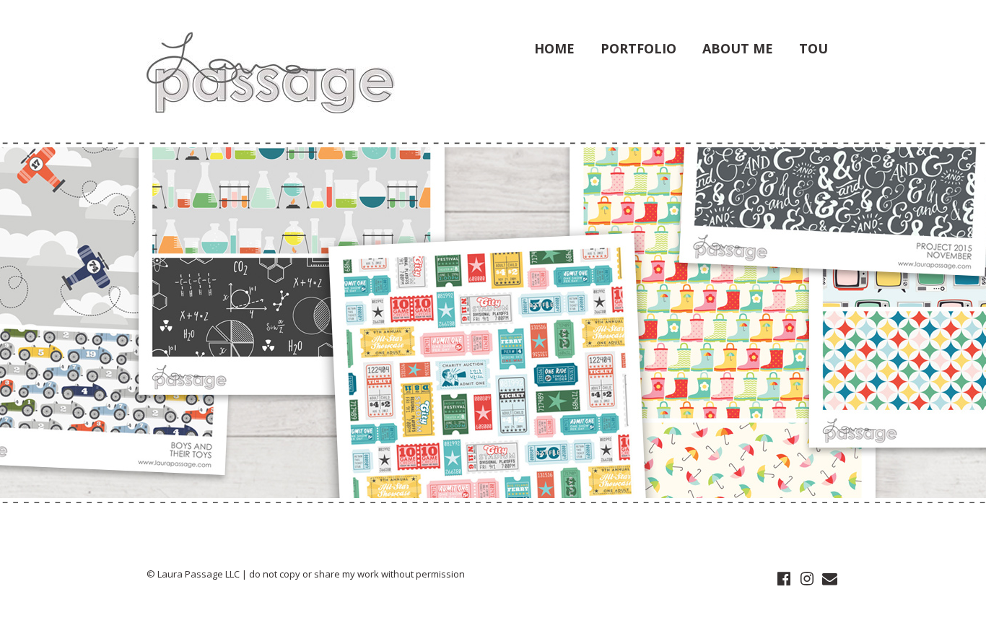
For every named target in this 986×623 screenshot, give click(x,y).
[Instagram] (806, 579)
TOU (813, 48)
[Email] (829, 579)
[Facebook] (783, 579)
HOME (554, 48)
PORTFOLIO (638, 48)
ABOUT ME (737, 48)
